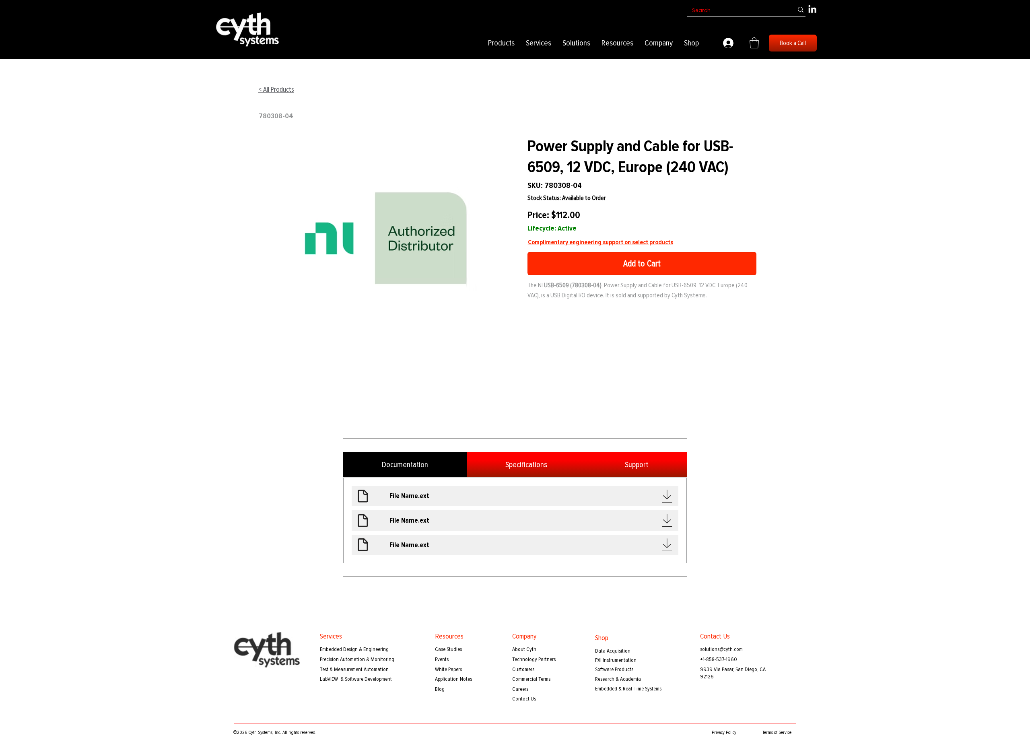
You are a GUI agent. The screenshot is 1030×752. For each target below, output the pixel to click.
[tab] (405, 464)
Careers (520, 689)
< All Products (276, 89)
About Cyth (524, 649)
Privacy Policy (724, 732)
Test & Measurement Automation (354, 669)
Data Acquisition (612, 650)
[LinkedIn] (812, 9)
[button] (501, 43)
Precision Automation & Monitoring (357, 659)
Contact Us (524, 698)
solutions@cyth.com (721, 649)
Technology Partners (534, 659)
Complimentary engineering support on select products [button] (600, 242)
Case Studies (448, 649)
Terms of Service (776, 732)
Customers (523, 669)
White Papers (448, 669)
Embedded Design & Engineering (354, 649)
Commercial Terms (531, 679)
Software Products (614, 669)
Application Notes (453, 679)
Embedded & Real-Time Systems (628, 688)
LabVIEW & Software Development (356, 679)
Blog (440, 689)
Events (442, 659)
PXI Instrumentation (616, 660)
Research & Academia (618, 679)
